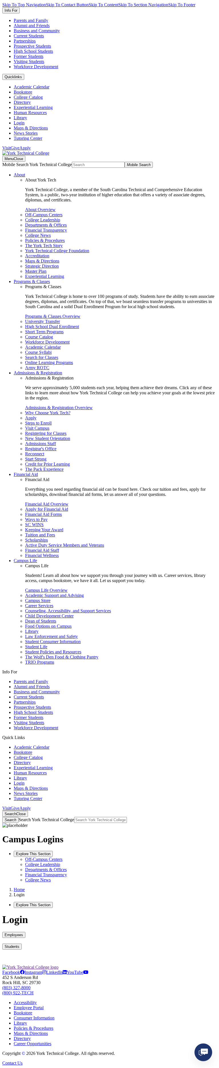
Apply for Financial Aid (46, 509)
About (19, 174)
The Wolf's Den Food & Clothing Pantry (61, 657)
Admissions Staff (40, 443)
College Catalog (28, 97)
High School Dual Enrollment (52, 326)
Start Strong (35, 459)
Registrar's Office (40, 448)
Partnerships (25, 41)
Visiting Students (29, 61)
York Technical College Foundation (57, 250)
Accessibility (25, 1002)
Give (15, 148)
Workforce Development (36, 66)
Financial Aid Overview (46, 504)
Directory (22, 102)
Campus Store (37, 600)
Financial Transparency (46, 230)
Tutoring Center (28, 138)
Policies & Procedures (45, 240)
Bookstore (23, 92)
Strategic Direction (42, 266)
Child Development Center (49, 615)
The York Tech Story (44, 245)
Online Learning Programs (49, 362)
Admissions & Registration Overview (59, 407)
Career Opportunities (32, 1043)
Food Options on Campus (48, 626)
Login (19, 122)
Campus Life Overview (46, 590)
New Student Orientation (47, 438)
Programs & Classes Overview (52, 316)
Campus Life (25, 560)
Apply (25, 148)
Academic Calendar (31, 86)
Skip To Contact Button (67, 4)
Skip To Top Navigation (24, 4)
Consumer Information (34, 1017)
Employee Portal (29, 1007)
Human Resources (30, 112)
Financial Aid (26, 474)
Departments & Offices (46, 225)
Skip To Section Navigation (143, 4)
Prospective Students (32, 46)
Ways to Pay (36, 519)
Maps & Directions (31, 128)
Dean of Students (40, 621)
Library (20, 117)
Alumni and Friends (32, 25)
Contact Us (12, 1063)
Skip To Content (103, 4)
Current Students (29, 35)
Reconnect (34, 453)
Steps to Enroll (38, 423)
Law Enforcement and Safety (51, 636)
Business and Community (37, 30)
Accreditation (37, 255)
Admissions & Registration (38, 372)
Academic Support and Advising (54, 595)
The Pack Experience (44, 469)
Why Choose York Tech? (47, 412)
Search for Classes (41, 357)
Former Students (28, 56)
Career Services (39, 605)
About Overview (40, 209)
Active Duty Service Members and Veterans (64, 545)
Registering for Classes (45, 433)
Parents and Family (31, 20)
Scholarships (36, 540)
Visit (6, 148)
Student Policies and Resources (53, 651)
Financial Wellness (42, 555)
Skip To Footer (181, 4)
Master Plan (35, 271)
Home (19, 889)
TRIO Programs (39, 662)
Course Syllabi (38, 352)
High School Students (33, 51)
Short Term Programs (44, 331)
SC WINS (34, 524)
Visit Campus (37, 428)
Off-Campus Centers (43, 214)
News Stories (26, 133)
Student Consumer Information (53, 641)
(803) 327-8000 (16, 987)
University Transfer (42, 321)
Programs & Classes (32, 281)
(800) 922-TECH (18, 992)
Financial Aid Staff (42, 550)
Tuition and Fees (40, 534)
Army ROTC (37, 367)
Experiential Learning (33, 107)
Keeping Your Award (44, 529)
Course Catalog (39, 336)
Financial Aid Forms (43, 514)
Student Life (36, 646)
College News (38, 235)
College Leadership (42, 219)
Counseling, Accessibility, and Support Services (68, 610)
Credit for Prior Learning (47, 464)
